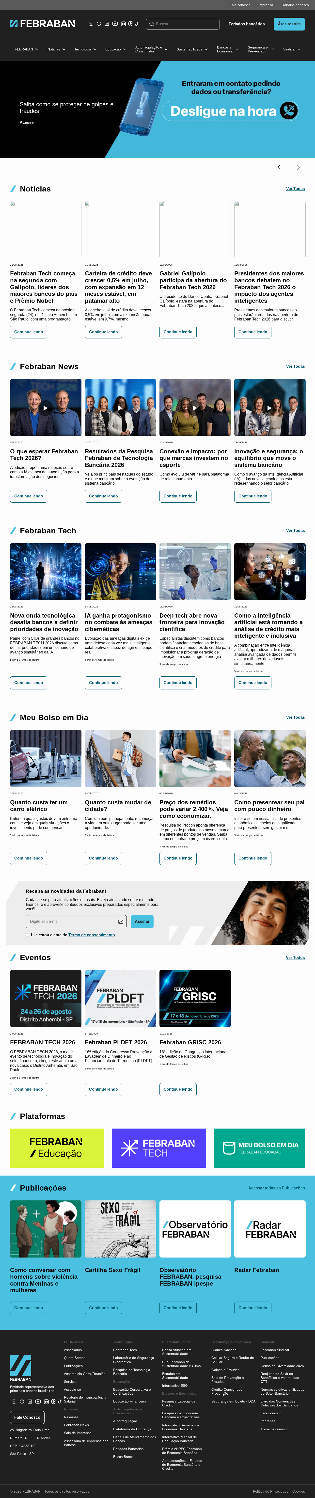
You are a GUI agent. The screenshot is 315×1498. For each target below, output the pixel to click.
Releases (71, 1417)
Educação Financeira (129, 1401)
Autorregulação (125, 1421)
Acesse (27, 122)
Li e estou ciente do (73, 935)
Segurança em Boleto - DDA (233, 1401)
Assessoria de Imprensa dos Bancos (86, 1443)
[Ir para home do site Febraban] (42, 24)
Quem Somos (74, 1358)
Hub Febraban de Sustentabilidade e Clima (181, 1364)
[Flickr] (124, 26)
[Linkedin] (107, 26)
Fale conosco (240, 5)
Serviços (70, 1382)
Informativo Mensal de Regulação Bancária (179, 1439)
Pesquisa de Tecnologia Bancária (131, 1372)
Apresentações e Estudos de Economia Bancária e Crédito (182, 1464)
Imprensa (265, 5)
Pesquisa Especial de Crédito (178, 1403)
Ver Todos (295, 958)
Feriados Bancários (128, 1449)
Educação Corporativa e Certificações (132, 1391)
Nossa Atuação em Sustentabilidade (176, 1352)
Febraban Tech (125, 1350)
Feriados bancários (247, 24)
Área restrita (289, 24)
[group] (57, 1148)
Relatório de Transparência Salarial (85, 1399)
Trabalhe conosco (295, 5)
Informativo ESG (175, 1385)
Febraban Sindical (275, 1350)
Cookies (298, 1491)
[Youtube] (116, 27)
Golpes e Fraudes (225, 1370)
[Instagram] (91, 26)
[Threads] (130, 25)
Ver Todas (295, 189)
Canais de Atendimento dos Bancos (134, 1439)
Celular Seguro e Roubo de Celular (232, 1360)
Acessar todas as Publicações (276, 1188)
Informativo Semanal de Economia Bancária (180, 1427)
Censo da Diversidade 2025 (282, 1366)
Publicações (73, 1366)
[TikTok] (137, 26)
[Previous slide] (280, 167)
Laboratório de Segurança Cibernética (133, 1360)
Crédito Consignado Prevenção (226, 1391)
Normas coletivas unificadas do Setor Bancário (282, 1391)
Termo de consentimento (91, 935)
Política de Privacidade (270, 1491)
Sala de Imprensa (78, 1433)
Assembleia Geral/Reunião (85, 1374)
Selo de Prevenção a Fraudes (227, 1380)
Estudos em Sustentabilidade (175, 1376)
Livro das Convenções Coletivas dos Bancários (279, 1403)
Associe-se (72, 1389)
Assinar (142, 921)
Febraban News (76, 1425)
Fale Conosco (27, 1417)
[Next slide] (297, 167)
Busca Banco (123, 1457)
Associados (73, 1350)
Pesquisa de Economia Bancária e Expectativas (181, 1415)
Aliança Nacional (224, 1350)
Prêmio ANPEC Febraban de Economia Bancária (182, 1451)
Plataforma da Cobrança (132, 1429)
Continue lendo (28, 332)
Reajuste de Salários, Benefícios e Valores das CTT (280, 1378)
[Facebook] (99, 26)
